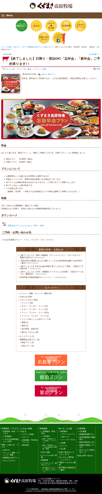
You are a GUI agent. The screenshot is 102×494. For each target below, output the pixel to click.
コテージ (25, 437)
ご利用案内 (7, 436)
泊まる (36, 26)
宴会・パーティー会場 (36, 69)
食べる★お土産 (51, 26)
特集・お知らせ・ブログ (17, 47)
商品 (23, 325)
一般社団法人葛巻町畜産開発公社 (52, 489)
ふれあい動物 (26, 428)
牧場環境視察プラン (87, 434)
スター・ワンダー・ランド (33, 309)
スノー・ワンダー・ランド (33, 312)
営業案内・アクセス (10, 428)
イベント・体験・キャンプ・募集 (34, 293)
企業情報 (81, 428)
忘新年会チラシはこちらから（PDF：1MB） (26, 225)
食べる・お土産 (65, 428)
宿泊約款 (25, 445)
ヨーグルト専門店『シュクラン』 (66, 458)
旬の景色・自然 (28, 329)
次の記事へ (95, 54)
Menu (9, 15)
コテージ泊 (9, 69)
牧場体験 (65, 26)
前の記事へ (7, 54)
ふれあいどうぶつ (80, 26)
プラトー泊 (21, 69)
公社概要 (82, 431)
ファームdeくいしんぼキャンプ (35, 319)
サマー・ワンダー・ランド (33, 306)
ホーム (3, 47)
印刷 (98, 69)
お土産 (63, 449)
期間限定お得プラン (35, 47)
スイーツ (63, 446)
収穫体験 (44, 460)
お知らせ (44, 74)
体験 (23, 322)
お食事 (63, 443)
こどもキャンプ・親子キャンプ (49, 464)
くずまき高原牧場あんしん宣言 (11, 440)
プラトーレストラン (68, 434)
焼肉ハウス (65, 437)
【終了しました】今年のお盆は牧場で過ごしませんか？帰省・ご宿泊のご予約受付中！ (51, 267)
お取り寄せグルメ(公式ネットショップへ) (43, 38)
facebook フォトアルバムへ (58, 38)
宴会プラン (48, 47)
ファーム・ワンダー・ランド (34, 316)
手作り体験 (45, 452)
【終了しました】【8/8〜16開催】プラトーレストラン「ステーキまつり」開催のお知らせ (51, 256)
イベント (25, 303)
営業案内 (63, 431)
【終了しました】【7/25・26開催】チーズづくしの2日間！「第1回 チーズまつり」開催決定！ (52, 273)
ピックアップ (25, 336)
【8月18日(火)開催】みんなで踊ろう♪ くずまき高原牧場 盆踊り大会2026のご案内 (51, 262)
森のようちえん (28, 332)
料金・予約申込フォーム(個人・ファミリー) (49, 441)
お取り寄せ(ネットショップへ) (67, 453)
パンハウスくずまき (68, 439)
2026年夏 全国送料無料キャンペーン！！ (37, 277)
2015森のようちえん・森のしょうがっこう (49, 469)
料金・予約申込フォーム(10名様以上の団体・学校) (50, 447)
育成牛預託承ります (87, 442)
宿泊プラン (26, 346)
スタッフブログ (26, 300)
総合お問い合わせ (85, 455)
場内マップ (21, 26)
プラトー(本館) (28, 434)
